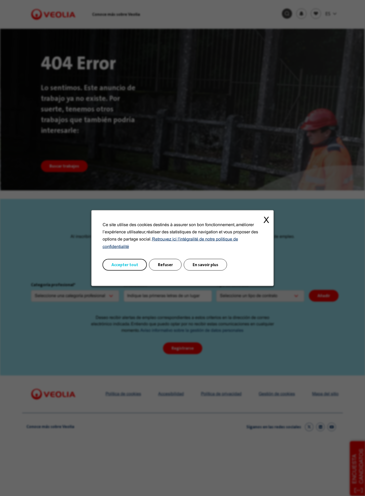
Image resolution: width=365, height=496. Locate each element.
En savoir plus (205, 264)
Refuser (165, 264)
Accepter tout (124, 264)
